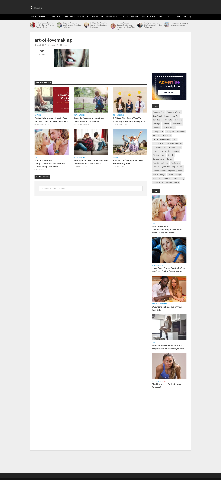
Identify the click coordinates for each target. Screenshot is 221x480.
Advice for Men (158, 112)
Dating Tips (170, 131)
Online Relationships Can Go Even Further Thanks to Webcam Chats (45, 25)
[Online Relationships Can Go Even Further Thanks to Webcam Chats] (32, 25)
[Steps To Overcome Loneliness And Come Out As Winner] (59, 25)
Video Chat (168, 178)
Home (33, 17)
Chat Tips (156, 124)
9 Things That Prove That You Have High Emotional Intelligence (98, 25)
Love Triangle (165, 151)
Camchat (156, 120)
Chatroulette (148, 17)
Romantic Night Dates (161, 167)
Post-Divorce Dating (160, 163)
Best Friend (157, 116)
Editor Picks (79, 115)
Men (163, 155)
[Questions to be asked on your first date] (169, 288)
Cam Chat (43, 17)
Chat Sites (178, 120)
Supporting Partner (175, 171)
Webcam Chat (83, 17)
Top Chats (157, 178)
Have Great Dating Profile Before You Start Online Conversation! (168, 270)
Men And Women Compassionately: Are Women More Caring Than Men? (126, 26)
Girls (174, 139)
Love (37, 157)
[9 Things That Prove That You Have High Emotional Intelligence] (86, 25)
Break (166, 116)
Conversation (177, 124)
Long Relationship (159, 147)
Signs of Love (177, 167)
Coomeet (135, 17)
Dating (38, 115)
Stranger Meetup (159, 171)
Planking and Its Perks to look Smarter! (166, 386)
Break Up (175, 116)
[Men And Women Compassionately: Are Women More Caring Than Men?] (113, 26)
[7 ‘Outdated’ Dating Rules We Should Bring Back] (167, 24)
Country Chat (112, 17)
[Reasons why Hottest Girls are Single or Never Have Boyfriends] (169, 327)
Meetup (156, 155)
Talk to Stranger (166, 17)
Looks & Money (175, 147)
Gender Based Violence (161, 139)
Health (164, 381)
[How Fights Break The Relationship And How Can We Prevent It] (140, 25)
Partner (170, 159)
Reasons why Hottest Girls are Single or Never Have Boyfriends (168, 347)
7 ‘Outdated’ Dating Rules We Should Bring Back (179, 24)
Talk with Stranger (174, 174)
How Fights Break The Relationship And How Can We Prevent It (153, 25)
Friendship (167, 135)
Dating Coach (158, 131)
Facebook (181, 131)
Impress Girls (158, 143)
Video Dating (179, 178)
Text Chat (181, 17)
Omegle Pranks (158, 159)
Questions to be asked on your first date (167, 308)
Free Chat (68, 17)
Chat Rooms (56, 17)
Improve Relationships (174, 143)
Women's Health (172, 182)
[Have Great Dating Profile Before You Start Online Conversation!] (169, 250)
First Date (156, 135)
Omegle (125, 17)
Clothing (166, 124)
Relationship (79, 157)
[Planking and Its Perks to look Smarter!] (169, 366)
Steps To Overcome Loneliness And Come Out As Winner (72, 25)
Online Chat (97, 17)
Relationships (157, 265)
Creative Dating (168, 128)
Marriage (175, 151)
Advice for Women (174, 112)
